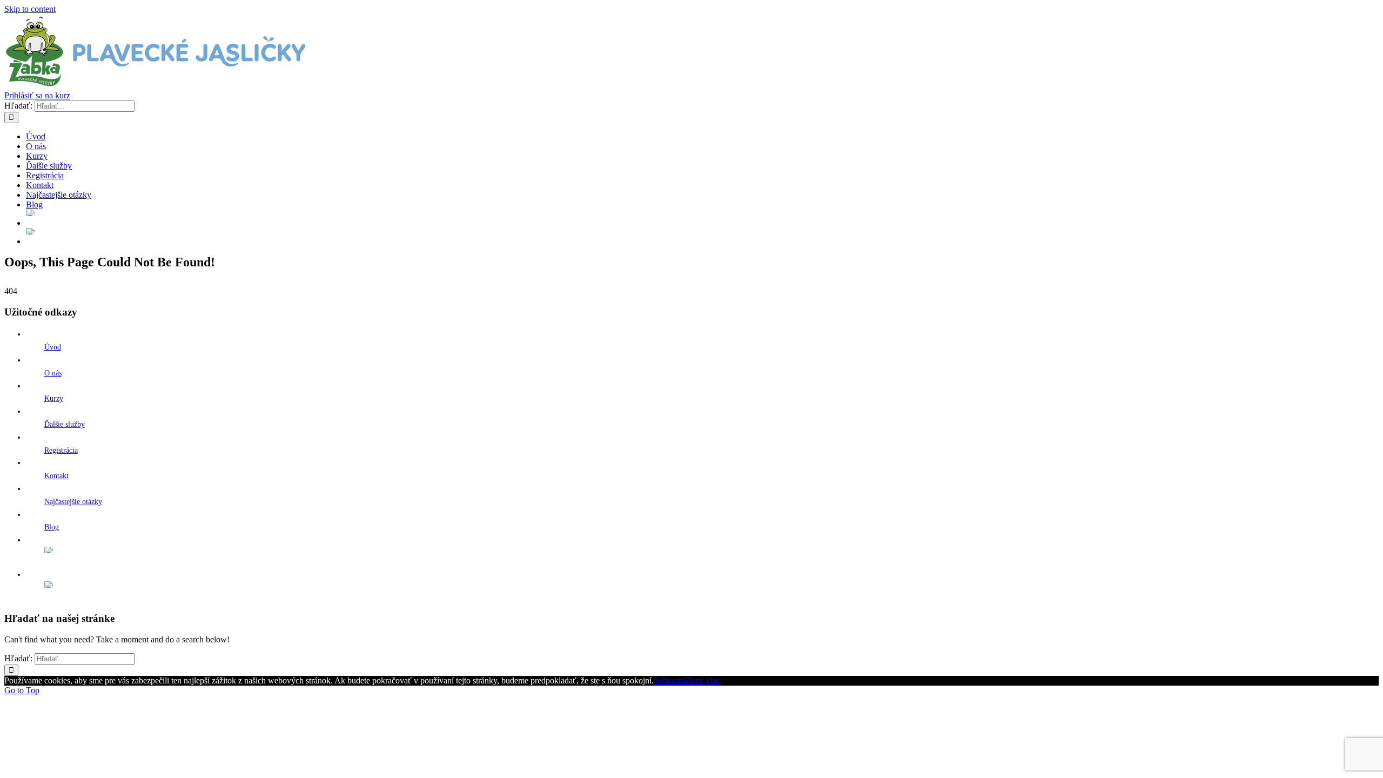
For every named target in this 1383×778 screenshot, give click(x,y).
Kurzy (53, 398)
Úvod (52, 347)
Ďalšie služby (64, 424)
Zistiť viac (702, 680)
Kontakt (56, 476)
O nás (53, 373)
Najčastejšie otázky (73, 502)
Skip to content (30, 9)
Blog (51, 527)
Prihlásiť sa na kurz (37, 95)
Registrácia (61, 450)
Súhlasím (669, 680)
